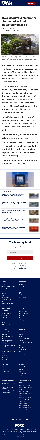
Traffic (20, 295)
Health (3, 295)
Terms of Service (21, 268)
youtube (12, 419)
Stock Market (23, 373)
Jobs (20, 345)
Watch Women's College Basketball (24, 404)
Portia (3, 338)
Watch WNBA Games (25, 407)
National (4, 289)
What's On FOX (6, 357)
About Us (22, 329)
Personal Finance (24, 367)
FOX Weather (23, 297)
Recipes (3, 322)
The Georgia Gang (6, 341)
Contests (21, 336)
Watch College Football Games (25, 388)
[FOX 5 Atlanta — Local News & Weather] (6, 3)
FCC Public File (23, 349)
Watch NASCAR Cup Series (25, 394)
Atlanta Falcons (23, 313)
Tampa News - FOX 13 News (8, 384)
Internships (22, 347)
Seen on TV (22, 334)
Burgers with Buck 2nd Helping (8, 352)
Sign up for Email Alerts (25, 343)
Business (21, 371)
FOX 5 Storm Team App (24, 292)
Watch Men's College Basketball (25, 400)
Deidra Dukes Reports (8, 349)
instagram (23, 419)
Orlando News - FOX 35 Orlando (7, 388)
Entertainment (5, 298)
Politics (3, 293)
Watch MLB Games (24, 391)
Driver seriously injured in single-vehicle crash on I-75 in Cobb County (13, 227)
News (12, 28)
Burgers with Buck (6, 313)
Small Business (23, 376)
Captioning (22, 354)
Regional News (7, 380)
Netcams (21, 286)
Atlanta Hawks (23, 315)
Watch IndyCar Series (25, 397)
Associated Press (6, 28)
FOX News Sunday (7, 304)
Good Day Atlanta (5, 309)
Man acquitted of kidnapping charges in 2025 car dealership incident (13, 219)
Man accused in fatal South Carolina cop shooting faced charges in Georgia (13, 194)
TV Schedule (5, 359)
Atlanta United (23, 318)
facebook (16, 419)
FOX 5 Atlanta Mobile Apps (7, 300)
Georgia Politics (6, 369)
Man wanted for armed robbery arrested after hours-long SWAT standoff (13, 203)
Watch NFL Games (24, 385)
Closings (21, 284)
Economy (21, 369)
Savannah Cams (23, 289)
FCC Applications (24, 352)
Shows (4, 329)
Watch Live (31, 3)
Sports (21, 308)
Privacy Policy (22, 267)
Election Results (6, 371)
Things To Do (5, 324)
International (5, 291)
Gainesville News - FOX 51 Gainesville (8, 391)
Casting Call (4, 315)
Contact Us (22, 341)
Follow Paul (4, 318)
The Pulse (4, 334)
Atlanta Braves (23, 311)
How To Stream (23, 332)
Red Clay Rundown (7, 336)
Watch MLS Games (24, 410)
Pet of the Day (5, 320)
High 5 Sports (23, 320)
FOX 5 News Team (24, 338)
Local (3, 284)
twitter (20, 419)
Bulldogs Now (5, 343)
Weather (22, 282)
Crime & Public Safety (8, 286)
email (27, 419)
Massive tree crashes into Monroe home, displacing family (13, 211)
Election (4, 364)
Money (21, 364)
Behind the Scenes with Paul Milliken (8, 346)
